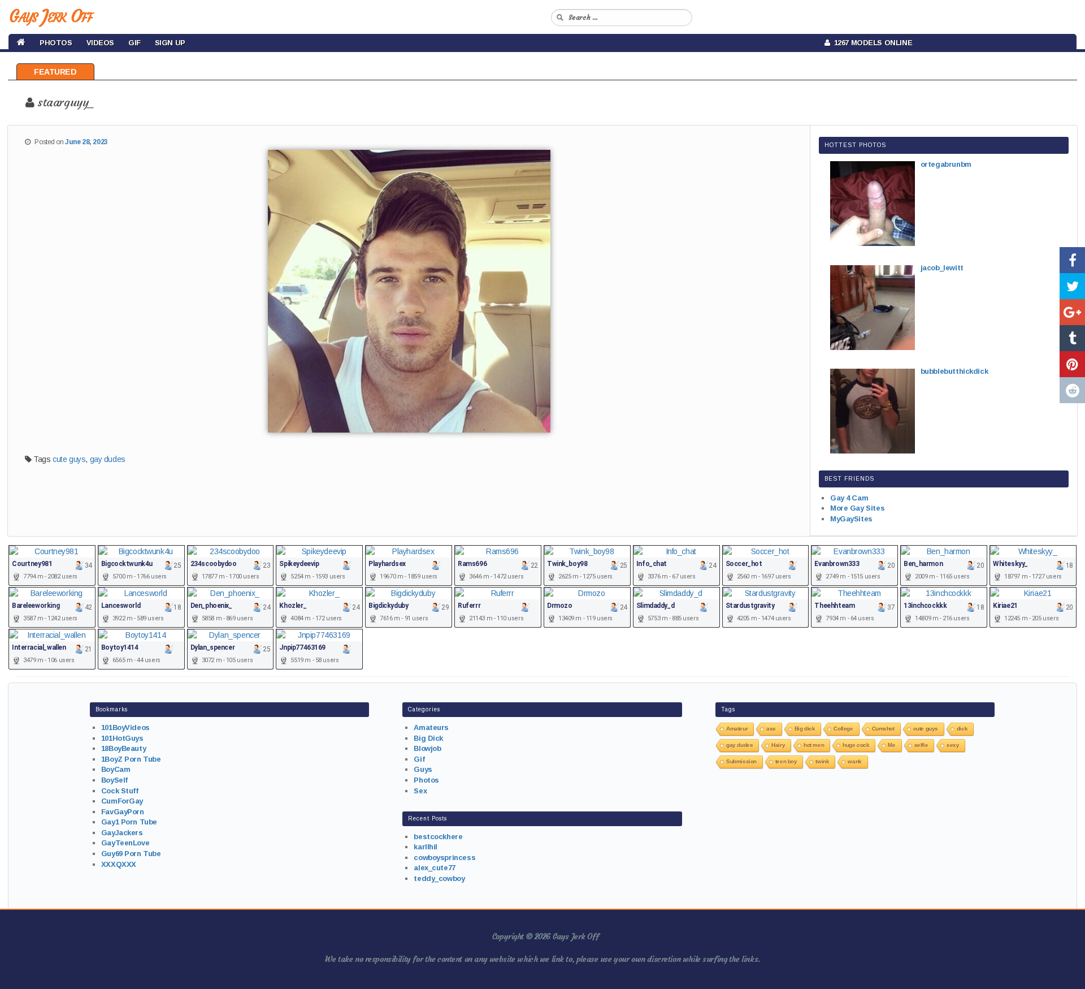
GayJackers (122, 832)
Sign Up (170, 42)
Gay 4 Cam (849, 498)
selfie (921, 745)
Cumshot (883, 728)
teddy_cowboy (439, 878)
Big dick (805, 728)
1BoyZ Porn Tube (131, 759)
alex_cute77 (434, 867)
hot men (814, 745)
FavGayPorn (122, 811)
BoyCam (115, 769)
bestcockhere (438, 836)
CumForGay (122, 801)
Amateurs (431, 727)
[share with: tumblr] (1072, 338)
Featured (55, 71)
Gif (134, 42)
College (843, 728)
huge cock (856, 745)
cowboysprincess (444, 857)
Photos (56, 42)
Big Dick (428, 738)
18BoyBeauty (123, 748)
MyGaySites (851, 519)
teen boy (786, 761)
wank (854, 761)
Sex (420, 791)
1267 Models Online (871, 42)
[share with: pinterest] (1072, 364)
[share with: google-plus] (1072, 312)
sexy (953, 745)
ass (771, 728)
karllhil (425, 847)
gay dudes (107, 459)
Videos (100, 42)
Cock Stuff (119, 791)
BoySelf (114, 780)
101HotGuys (122, 738)
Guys (423, 769)
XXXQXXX (118, 864)
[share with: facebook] (1072, 260)
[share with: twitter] (1072, 286)
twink (822, 761)
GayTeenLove (125, 843)
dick (962, 728)
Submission (741, 761)
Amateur (737, 728)
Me (891, 745)
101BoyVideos (125, 727)
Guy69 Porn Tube (131, 853)
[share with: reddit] (1072, 390)
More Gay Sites (857, 508)
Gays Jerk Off (50, 16)
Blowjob (427, 748)
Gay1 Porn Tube (129, 822)
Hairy (778, 745)
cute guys (69, 459)
